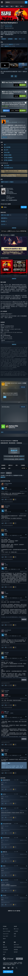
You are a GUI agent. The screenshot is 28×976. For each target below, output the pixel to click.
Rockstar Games (8, 25)
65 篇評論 (6, 484)
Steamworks (6, 933)
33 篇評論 (6, 507)
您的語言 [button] (8, 473)
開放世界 (4, 39)
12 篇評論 (6, 653)
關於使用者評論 (12, 442)
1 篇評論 (6, 564)
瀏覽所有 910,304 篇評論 (14, 910)
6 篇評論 (6, 531)
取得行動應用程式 (8, 971)
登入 (2, 71)
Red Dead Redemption (14, 106)
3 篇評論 (6, 751)
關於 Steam (5, 928)
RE (5, 592)
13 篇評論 (6, 593)
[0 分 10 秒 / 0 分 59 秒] (14, 54)
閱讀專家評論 (12, 427)
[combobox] (15, 2)
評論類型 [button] (3, 465)
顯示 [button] (9, 468)
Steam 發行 (5, 936)
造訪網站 (3, 221)
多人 (20, 39)
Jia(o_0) (6, 749)
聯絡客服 (16, 949)
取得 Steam (16, 944)
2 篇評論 (6, 691)
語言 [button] (17, 465)
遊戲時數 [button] (3, 468)
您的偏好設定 (19, 442)
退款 (4, 954)
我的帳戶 (16, 952)
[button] (2, 6)
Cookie (4, 952)
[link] (14, 110)
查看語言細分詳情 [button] (4, 442)
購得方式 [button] (10, 465)
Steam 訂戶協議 (6, 931)
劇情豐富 (10, 39)
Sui (5, 563)
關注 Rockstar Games (10, 393)
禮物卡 (4, 938)
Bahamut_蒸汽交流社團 (12, 122)
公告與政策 (5, 949)
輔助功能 (5, 947)
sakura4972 (7, 505)
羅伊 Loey (6, 711)
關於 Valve (16, 928)
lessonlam (6, 690)
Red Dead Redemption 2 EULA (8, 176)
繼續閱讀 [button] (24, 619)
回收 (15, 936)
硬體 (15, 933)
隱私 (4, 944)
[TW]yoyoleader (8, 483)
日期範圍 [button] (23, 465)
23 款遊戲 (6, 713)
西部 (16, 39)
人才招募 (16, 931)
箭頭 (5, 529)
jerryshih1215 (7, 630)
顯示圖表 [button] (23, 468)
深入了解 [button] (24, 207)
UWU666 (6, 652)
